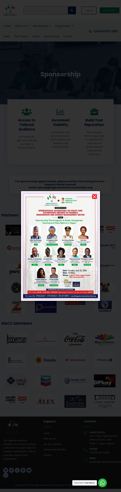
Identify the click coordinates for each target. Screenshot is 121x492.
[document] (60, 246)
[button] (94, 196)
